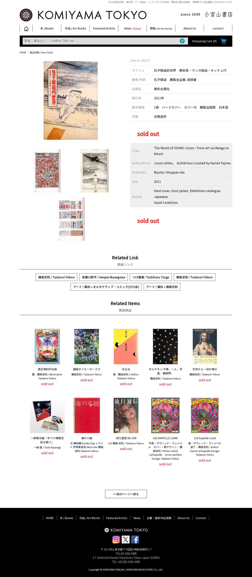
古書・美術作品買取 (159, 518)
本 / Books (47, 28)
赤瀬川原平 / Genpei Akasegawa (103, 277)
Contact (201, 518)
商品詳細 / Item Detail (41, 52)
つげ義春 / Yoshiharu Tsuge (150, 277)
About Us (189, 28)
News (132, 28)
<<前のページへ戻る (126, 494)
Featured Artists (104, 28)
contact (218, 28)
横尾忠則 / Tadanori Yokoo (56, 277)
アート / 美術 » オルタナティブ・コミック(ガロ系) (106, 287)
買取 (161, 28)
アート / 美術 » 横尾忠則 (162, 287)
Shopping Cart (204, 41)
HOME (23, 52)
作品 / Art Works (75, 28)
